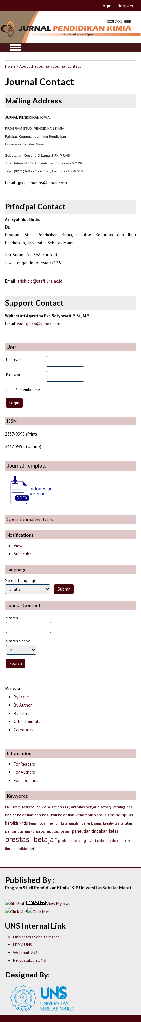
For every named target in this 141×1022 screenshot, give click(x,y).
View (18, 545)
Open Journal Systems (30, 519)
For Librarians (26, 780)
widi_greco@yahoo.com (38, 323)
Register (126, 6)
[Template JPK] (29, 505)
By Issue (21, 697)
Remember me (27, 389)
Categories (23, 730)
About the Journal (34, 66)
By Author (23, 705)
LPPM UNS (22, 944)
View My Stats (58, 903)
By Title (21, 713)
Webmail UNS (25, 952)
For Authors (24, 772)
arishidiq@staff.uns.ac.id (39, 281)
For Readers (24, 764)
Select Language (20, 580)
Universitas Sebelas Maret (36, 936)
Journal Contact (67, 66)
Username (15, 359)
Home (10, 66)
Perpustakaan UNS (29, 960)
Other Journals (27, 721)
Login (106, 6)
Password (14, 374)
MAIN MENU (15, 47)
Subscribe (22, 554)
